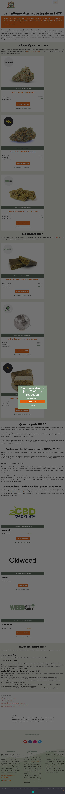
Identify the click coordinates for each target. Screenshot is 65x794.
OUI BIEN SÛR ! (32, 402)
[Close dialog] (45, 387)
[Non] (63, 790)
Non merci (33, 405)
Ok (32, 792)
